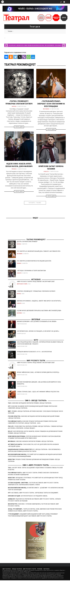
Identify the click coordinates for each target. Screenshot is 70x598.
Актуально (36, 279)
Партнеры (46, 569)
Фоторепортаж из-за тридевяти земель (34, 496)
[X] (20, 57)
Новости (46, 171)
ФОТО (36, 340)
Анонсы (14, 106)
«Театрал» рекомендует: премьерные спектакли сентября (36, 291)
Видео (35, 218)
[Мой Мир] (33, 57)
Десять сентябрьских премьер (27, 241)
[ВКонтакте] (6, 57)
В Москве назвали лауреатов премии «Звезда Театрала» (34, 441)
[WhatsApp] (28, 57)
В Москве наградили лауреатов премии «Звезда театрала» (32, 403)
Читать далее (19, 127)
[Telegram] (15, 57)
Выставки (19, 313)
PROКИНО (14, 169)
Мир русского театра (22, 284)
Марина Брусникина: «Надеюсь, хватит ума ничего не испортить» (39, 301)
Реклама (39, 569)
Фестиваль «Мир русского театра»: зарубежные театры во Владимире (34, 493)
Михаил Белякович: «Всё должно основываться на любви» (37, 321)
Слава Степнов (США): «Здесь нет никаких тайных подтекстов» (38, 391)
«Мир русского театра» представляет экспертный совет (36, 281)
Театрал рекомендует (36, 239)
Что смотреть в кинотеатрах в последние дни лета (34, 261)
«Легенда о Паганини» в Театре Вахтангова (31, 270)
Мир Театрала (7, 569)
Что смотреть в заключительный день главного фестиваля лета (38, 251)
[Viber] (24, 57)
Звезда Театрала (17, 569)
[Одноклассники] (11, 57)
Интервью (36, 319)
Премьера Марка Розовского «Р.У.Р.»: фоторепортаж (34, 351)
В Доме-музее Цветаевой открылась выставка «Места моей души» (39, 310)
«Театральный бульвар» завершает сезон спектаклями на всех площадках (51, 103)
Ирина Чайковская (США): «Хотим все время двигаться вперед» (38, 372)
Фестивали (46, 109)
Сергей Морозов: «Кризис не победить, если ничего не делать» (38, 331)
